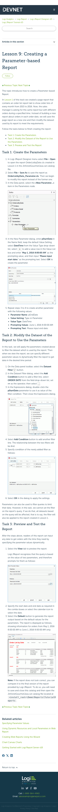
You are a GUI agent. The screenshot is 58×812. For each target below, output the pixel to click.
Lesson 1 (9, 99)
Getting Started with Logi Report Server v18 (22, 747)
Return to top (8, 767)
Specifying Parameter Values (15, 723)
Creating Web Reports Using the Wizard (21, 737)
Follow (7, 76)
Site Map (35, 808)
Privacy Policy (25, 808)
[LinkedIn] (11, 755)
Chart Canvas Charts (12, 742)
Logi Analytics (8, 19)
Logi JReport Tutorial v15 (12, 22)
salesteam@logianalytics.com (32, 796)
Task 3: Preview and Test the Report (25, 145)
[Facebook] (3, 755)
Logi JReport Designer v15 (41, 19)
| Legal (53, 806)
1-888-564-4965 (31, 793)
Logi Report (22, 19)
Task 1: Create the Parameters (22, 135)
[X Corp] (7, 755)
